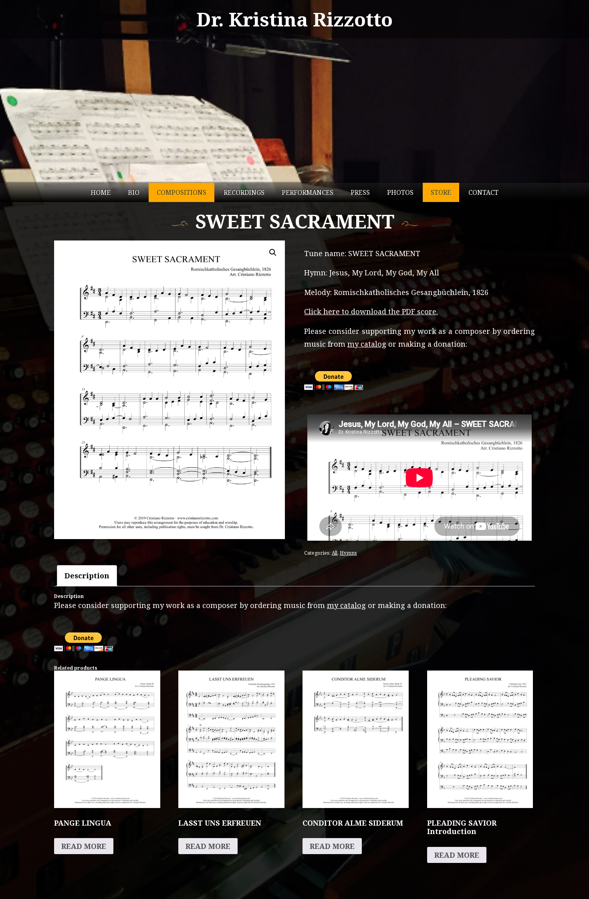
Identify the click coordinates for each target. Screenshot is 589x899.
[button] (273, 252)
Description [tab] (87, 575)
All (334, 553)
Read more (83, 846)
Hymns (348, 553)
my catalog (366, 344)
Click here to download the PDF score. (371, 311)
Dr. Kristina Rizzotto (294, 19)
